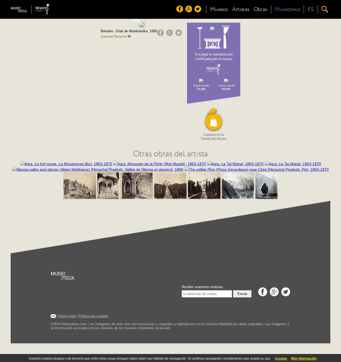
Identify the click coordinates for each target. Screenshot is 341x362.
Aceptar (281, 358)
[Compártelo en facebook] (161, 35)
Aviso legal (67, 316)
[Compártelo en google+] (170, 35)
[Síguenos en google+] (189, 11)
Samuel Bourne (113, 36)
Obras (260, 9)
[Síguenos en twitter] (198, 11)
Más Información (303, 358)
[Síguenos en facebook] (180, 11)
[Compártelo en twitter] (179, 35)
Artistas (240, 9)
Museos (219, 9)
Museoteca (287, 9)
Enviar (242, 294)
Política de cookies (93, 316)
